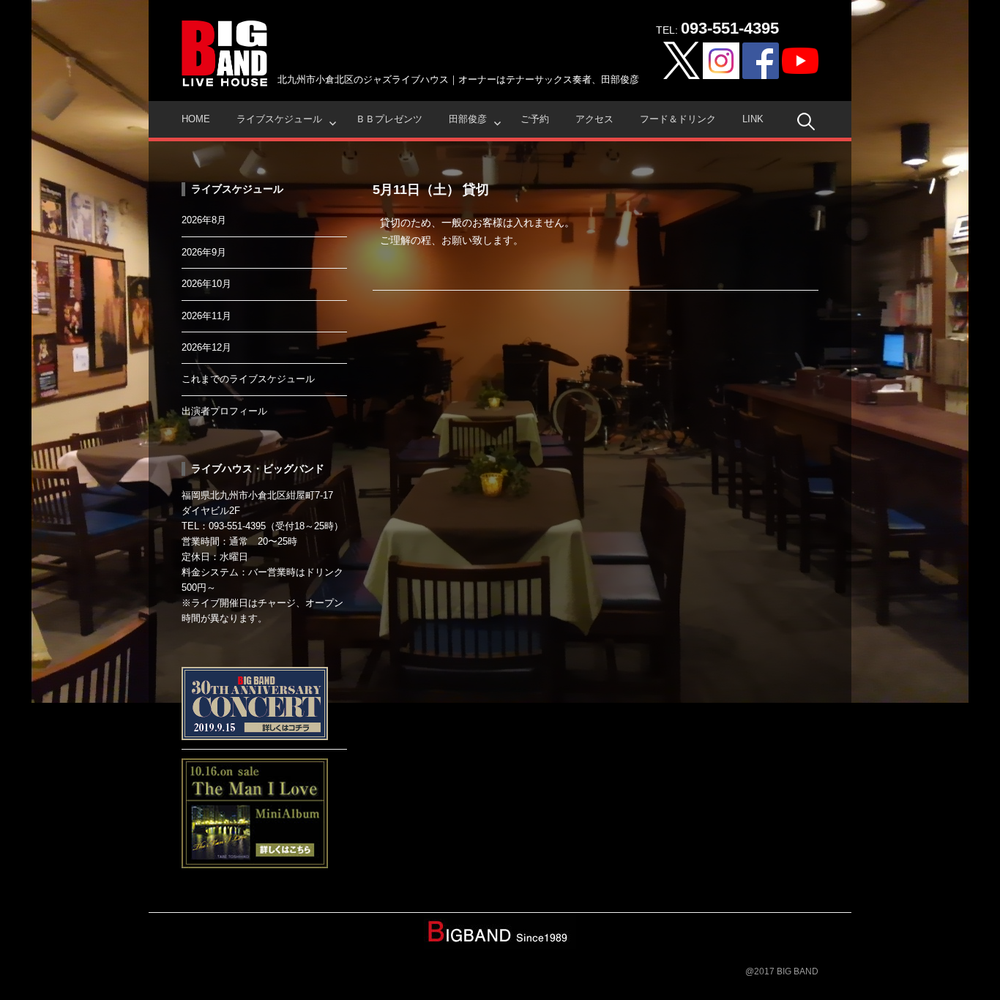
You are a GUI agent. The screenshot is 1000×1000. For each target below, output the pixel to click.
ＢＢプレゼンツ (389, 118)
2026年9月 (204, 252)
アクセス (594, 118)
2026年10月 (206, 283)
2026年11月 (206, 315)
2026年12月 (206, 347)
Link (753, 118)
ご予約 (534, 118)
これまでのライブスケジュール (248, 378)
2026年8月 (204, 219)
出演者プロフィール (224, 411)
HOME (196, 118)
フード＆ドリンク (678, 118)
